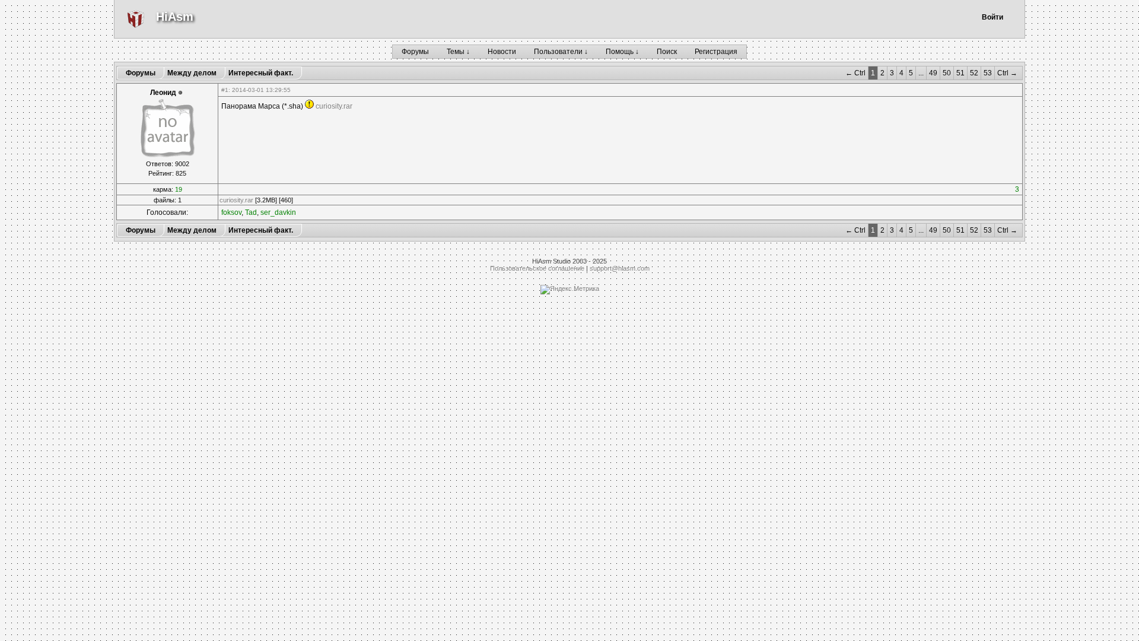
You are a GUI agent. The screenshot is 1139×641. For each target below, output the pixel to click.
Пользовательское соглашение (537, 268)
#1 (224, 90)
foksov (231, 212)
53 (988, 73)
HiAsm (174, 16)
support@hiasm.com (620, 268)
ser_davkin (278, 212)
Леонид (163, 92)
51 (960, 73)
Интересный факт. (260, 73)
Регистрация (716, 51)
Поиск (667, 51)
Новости (502, 51)
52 (974, 73)
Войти (992, 17)
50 (947, 73)
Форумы (415, 51)
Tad (251, 212)
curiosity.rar (334, 106)
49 (933, 73)
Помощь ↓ (622, 51)
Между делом (192, 73)
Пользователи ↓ (561, 51)
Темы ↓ (458, 51)
